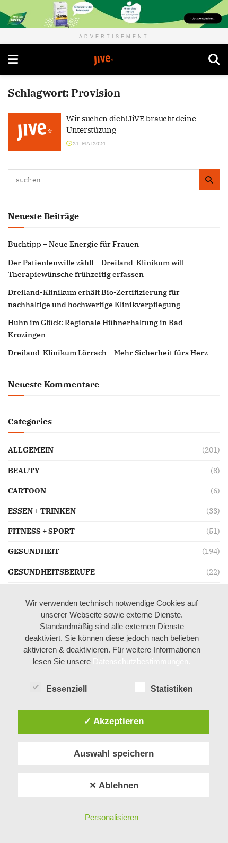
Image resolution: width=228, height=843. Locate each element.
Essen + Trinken (42, 511)
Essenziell (66, 688)
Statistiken (172, 688)
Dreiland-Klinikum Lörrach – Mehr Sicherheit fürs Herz (108, 353)
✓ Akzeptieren (114, 721)
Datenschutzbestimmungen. (141, 661)
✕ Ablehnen (113, 785)
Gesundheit (33, 551)
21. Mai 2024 (89, 143)
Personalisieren (111, 817)
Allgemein (31, 450)
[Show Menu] (13, 59)
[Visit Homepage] (113, 60)
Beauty (24, 470)
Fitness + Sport (41, 531)
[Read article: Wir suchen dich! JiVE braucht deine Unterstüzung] (34, 132)
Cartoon (27, 491)
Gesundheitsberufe (51, 572)
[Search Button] (214, 59)
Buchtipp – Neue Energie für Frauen (73, 244)
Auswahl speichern (114, 753)
